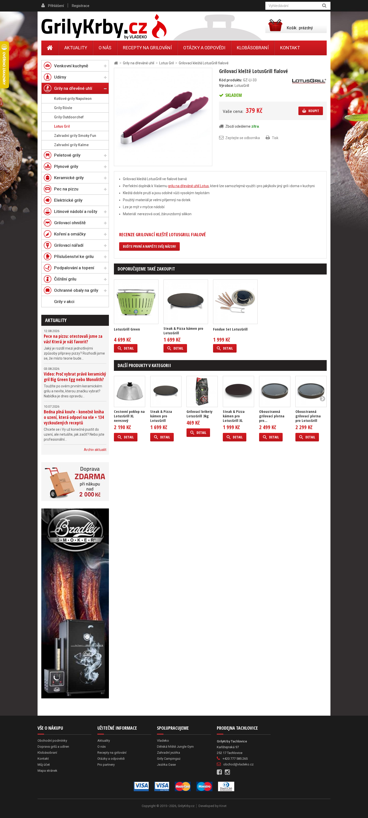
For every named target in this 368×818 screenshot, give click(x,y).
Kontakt (290, 47)
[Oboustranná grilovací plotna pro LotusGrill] (311, 391)
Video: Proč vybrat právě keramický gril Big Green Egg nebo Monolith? (75, 376)
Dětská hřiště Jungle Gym (175, 746)
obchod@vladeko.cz (238, 764)
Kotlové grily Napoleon (73, 99)
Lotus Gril (62, 126)
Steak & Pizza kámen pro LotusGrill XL (234, 416)
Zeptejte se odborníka (242, 138)
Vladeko (163, 740)
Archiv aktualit (95, 450)
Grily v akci (64, 301)
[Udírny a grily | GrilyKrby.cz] (103, 26)
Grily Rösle (63, 108)
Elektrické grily (68, 200)
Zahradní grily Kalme (71, 145)
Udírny (60, 77)
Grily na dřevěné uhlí (73, 88)
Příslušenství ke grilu (74, 256)
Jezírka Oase (166, 764)
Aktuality (56, 320)
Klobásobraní (253, 47)
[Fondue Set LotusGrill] (235, 302)
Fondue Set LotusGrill (230, 329)
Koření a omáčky (70, 233)
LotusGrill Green (127, 329)
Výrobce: (226, 86)
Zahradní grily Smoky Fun (75, 136)
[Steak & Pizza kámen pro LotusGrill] (185, 302)
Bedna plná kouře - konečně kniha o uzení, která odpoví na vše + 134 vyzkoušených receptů (74, 417)
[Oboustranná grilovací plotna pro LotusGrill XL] (274, 391)
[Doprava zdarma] (75, 481)
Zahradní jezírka (168, 752)
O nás (105, 47)
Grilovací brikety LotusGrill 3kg (200, 413)
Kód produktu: (230, 80)
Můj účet (44, 764)
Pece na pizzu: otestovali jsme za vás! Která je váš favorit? (73, 339)
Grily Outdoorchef (69, 117)
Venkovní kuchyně (71, 65)
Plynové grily (66, 166)
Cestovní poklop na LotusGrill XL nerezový (129, 416)
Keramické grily (69, 177)
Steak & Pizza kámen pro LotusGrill (183, 330)
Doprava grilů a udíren (53, 746)
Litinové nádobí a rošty (75, 211)
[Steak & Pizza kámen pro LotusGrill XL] (238, 391)
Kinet (223, 806)
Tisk (275, 138)
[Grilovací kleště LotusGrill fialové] (163, 117)
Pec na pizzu (66, 188)
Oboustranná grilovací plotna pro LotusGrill (308, 416)
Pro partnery (106, 764)
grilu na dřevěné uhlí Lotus (188, 186)
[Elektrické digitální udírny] (75, 603)
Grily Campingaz (168, 758)
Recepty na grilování (147, 47)
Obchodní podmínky (52, 740)
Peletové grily (67, 155)
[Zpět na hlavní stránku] (116, 63)
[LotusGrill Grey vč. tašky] (136, 302)
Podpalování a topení (74, 267)
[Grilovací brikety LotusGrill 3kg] (202, 391)
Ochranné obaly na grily (76, 290)
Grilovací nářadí (68, 245)
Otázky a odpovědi (204, 47)
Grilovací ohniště (70, 222)
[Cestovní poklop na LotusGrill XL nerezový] (129, 391)
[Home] (50, 48)
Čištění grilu (65, 279)
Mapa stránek (47, 770)
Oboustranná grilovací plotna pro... (271, 416)
